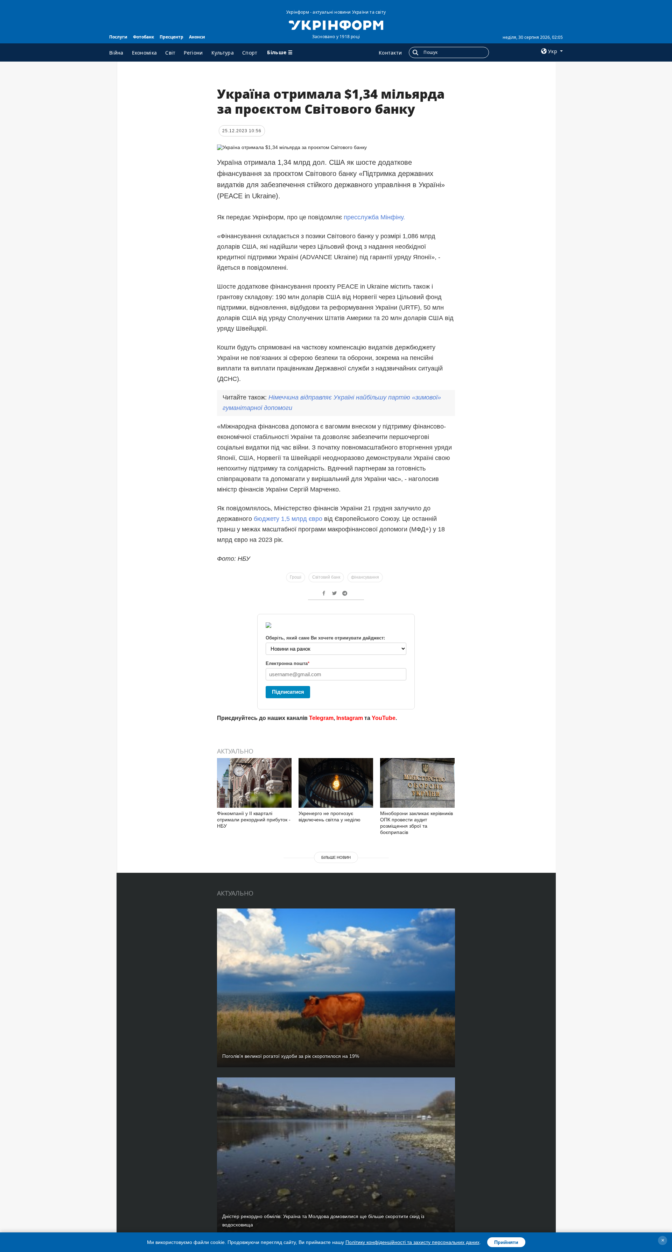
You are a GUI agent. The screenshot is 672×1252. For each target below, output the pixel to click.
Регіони (193, 52)
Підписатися (288, 692)
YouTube (384, 718)
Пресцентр (171, 37)
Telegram (321, 718)
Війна (116, 52)
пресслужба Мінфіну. (374, 217)
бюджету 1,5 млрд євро (288, 518)
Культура (222, 52)
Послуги (118, 37)
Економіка (144, 52)
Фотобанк (143, 37)
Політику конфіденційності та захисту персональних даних (412, 1242)
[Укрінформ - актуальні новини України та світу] (336, 24)
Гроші (295, 577)
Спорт (250, 52)
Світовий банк (326, 577)
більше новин (336, 857)
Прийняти (506, 1242)
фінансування (365, 577)
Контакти (390, 52)
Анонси (197, 37)
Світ (170, 52)
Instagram (349, 718)
